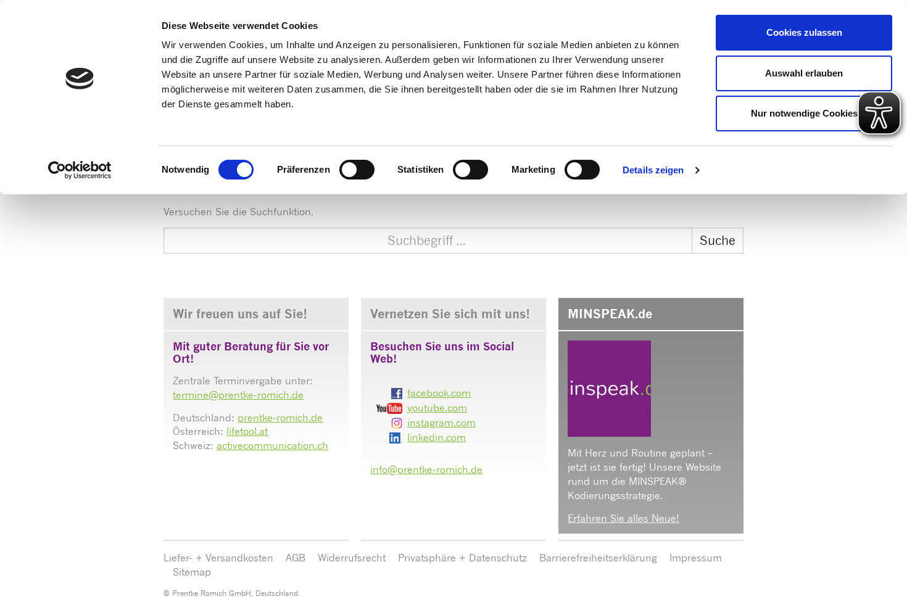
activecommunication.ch (272, 445)
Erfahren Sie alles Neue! (623, 518)
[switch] (357, 170)
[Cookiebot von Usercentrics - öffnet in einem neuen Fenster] (80, 170)
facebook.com (439, 393)
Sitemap (192, 572)
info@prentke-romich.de (426, 469)
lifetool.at (247, 431)
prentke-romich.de (280, 417)
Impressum (695, 557)
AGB (295, 557)
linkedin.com (436, 437)
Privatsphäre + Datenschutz (462, 557)
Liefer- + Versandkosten (218, 557)
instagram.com (441, 422)
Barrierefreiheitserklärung (598, 557)
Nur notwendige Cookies (804, 113)
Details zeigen (653, 170)
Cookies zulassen (804, 32)
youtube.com (437, 408)
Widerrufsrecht (352, 557)
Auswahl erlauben (804, 73)
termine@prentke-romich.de (238, 395)
